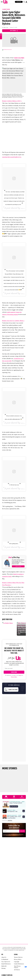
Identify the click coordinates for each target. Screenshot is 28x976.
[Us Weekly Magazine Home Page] (5, 2)
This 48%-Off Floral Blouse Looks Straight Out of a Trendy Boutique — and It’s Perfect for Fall (18, 561)
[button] (24, 2)
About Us (3, 957)
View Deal (18, 566)
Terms (20, 675)
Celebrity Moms (6, 9)
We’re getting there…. (14, 543)
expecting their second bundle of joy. (11, 157)
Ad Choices (17, 969)
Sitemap (3, 968)
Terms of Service (18, 957)
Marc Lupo (6, 27)
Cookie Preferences (19, 964)
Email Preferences (6, 964)
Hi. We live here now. (14, 484)
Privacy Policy (14, 676)
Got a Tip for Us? (5, 961)
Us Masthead (4, 959)
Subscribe (18, 2)
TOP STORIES (13, 30)
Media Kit (4, 966)
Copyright (16, 961)
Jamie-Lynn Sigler (19, 57)
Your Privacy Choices (17, 966)
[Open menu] (2, 1)
